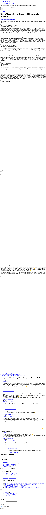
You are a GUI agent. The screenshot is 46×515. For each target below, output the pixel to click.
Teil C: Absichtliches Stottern (8, 465)
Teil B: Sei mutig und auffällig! (6, 373)
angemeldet (6, 456)
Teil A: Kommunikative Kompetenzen (10, 463)
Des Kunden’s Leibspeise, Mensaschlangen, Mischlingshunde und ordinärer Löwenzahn (22, 487)
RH (14, 19)
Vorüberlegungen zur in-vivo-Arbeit (9, 475)
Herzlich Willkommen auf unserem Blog (10, 473)
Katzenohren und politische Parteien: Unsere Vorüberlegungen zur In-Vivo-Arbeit (20, 484)
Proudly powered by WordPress (6, 513)
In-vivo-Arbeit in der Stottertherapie (7, 3)
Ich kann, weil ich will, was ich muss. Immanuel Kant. (15, 485)
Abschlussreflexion (6, 466)
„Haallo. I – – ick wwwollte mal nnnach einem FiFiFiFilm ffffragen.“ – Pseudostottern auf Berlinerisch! (25, 483)
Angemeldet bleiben (5, 506)
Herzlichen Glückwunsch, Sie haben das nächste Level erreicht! (12, 375)
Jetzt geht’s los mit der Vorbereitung (9, 474)
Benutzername (3, 502)
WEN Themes (23, 513)
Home (4, 11)
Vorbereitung (5, 462)
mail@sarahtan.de (6, 1)
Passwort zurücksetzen (7, 510)
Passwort (2, 504)
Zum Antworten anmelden (8, 388)
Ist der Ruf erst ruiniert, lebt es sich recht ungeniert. (10, 374)
